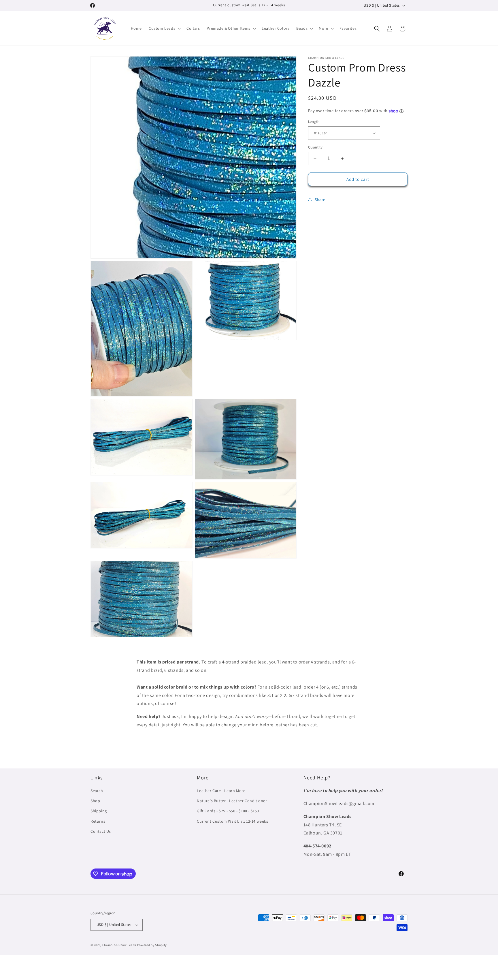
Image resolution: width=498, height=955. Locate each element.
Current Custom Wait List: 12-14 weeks (232, 821)
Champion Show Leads (119, 945)
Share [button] (320, 199)
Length (313, 121)
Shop (95, 801)
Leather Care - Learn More (221, 791)
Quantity (315, 147)
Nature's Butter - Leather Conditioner (232, 801)
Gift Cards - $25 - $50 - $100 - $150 (228, 811)
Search (96, 791)
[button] (164, 28)
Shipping (98, 811)
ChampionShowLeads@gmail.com (338, 803)
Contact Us (100, 831)
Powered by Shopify (152, 945)
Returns (97, 821)
